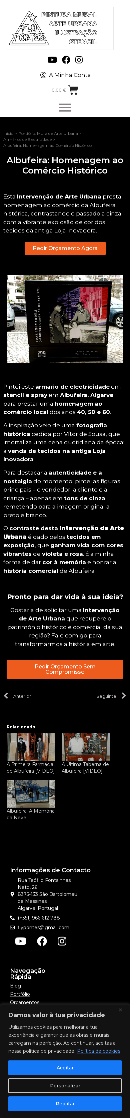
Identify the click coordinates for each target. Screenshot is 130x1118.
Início (8, 133)
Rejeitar (65, 1104)
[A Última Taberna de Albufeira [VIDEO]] (86, 747)
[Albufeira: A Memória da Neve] (31, 794)
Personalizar (65, 1086)
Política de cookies (98, 1051)
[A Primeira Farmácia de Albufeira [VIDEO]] (31, 747)
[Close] (123, 1010)
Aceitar (65, 1068)
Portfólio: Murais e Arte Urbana (48, 133)
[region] (65, 1061)
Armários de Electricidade (27, 139)
